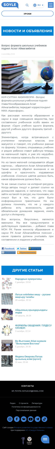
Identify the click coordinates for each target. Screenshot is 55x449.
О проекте (23, 403)
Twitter (23, 248)
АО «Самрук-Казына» (34, 430)
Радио (13, 403)
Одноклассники (28, 252)
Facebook (9, 248)
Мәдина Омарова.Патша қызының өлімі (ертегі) (28, 357)
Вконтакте (10, 252)
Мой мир (36, 248)
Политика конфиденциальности (26, 407)
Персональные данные (26, 410)
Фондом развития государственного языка (33, 427)
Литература (37, 403)
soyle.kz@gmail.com (32, 391)
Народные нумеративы (28, 279)
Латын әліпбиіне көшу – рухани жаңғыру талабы (32, 295)
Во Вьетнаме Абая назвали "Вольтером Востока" (30, 342)
